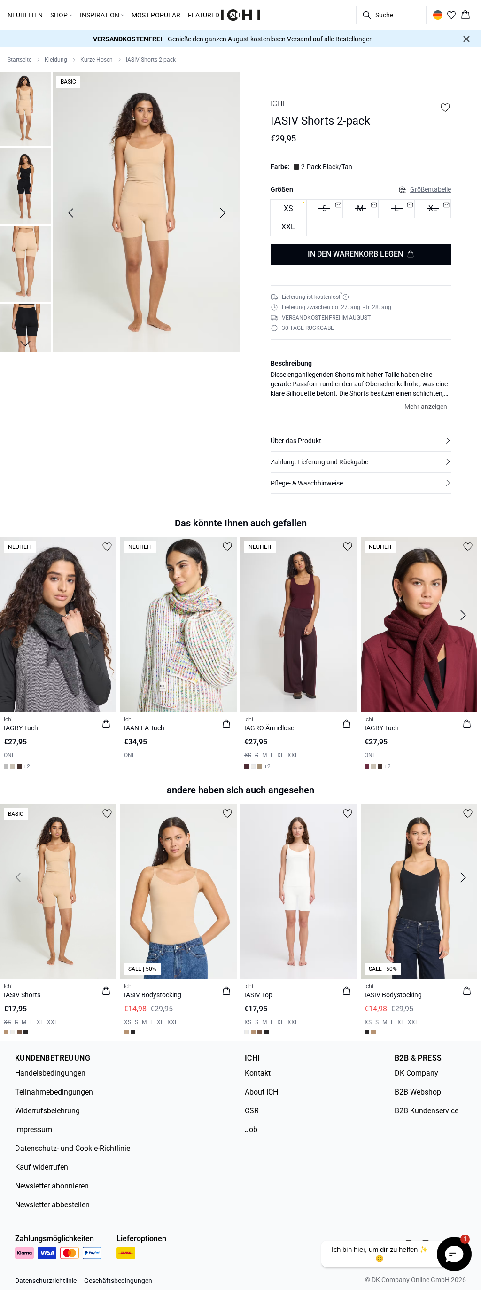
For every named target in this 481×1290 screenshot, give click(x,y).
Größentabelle (430, 189)
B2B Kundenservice (426, 1110)
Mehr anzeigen (425, 406)
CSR (252, 1110)
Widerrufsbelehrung (47, 1110)
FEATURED (203, 15)
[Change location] (437, 15)
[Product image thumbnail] (25, 108)
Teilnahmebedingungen (54, 1091)
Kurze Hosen (96, 59)
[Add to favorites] (445, 107)
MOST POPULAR (156, 15)
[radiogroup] (361, 218)
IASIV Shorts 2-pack (151, 59)
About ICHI (262, 1091)
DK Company (416, 1073)
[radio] (288, 209)
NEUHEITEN (25, 15)
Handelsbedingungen (50, 1073)
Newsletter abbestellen (52, 1204)
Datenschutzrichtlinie (46, 1280)
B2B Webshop (418, 1091)
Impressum (33, 1129)
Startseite (19, 59)
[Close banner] (466, 39)
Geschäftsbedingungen (118, 1280)
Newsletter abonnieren (52, 1185)
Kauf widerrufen (41, 1167)
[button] (361, 441)
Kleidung (56, 59)
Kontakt (258, 1073)
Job (251, 1129)
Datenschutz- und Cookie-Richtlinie (72, 1148)
